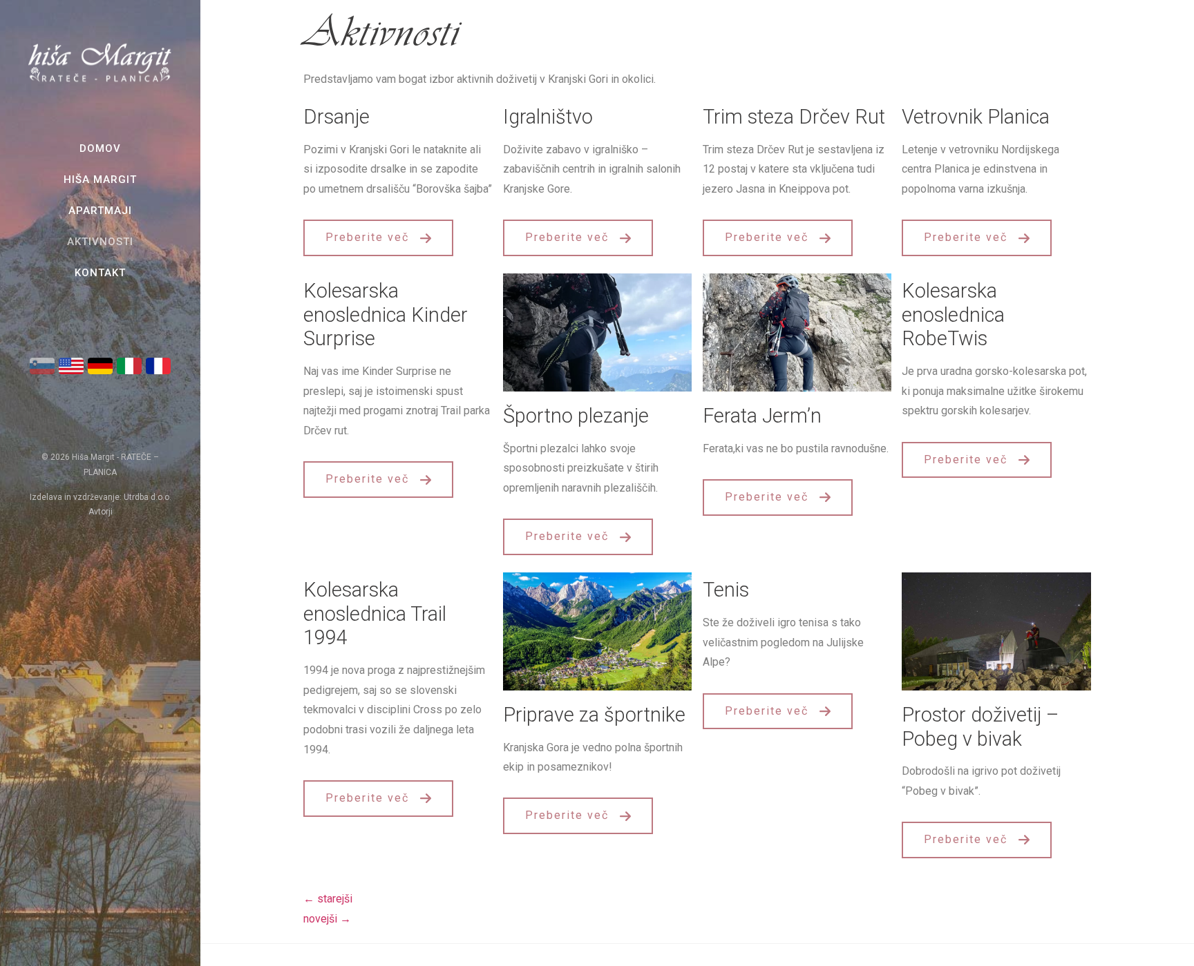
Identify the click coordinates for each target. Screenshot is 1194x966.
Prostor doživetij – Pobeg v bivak (980, 727)
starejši (327, 898)
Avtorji (100, 511)
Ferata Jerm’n (762, 415)
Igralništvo (548, 116)
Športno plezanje (576, 415)
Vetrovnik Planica (976, 116)
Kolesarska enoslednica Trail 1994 (374, 613)
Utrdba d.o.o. (147, 497)
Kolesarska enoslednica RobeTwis (953, 314)
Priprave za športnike (594, 714)
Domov (100, 148)
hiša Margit (100, 179)
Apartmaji (100, 210)
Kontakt (100, 273)
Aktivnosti (100, 241)
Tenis (726, 589)
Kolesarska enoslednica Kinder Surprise (385, 314)
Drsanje (336, 116)
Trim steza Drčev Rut (794, 116)
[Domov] (100, 81)
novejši (327, 918)
